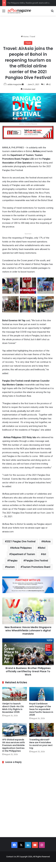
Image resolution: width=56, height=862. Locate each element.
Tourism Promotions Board (36, 567)
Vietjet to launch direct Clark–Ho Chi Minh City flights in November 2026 (13, 708)
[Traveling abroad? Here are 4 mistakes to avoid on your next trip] (41, 730)
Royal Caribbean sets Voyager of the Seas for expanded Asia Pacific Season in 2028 (41, 709)
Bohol (42, 547)
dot (44, 554)
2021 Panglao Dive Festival (21, 541)
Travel (32, 36)
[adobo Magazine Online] (19, 11)
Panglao (13, 560)
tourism (11, 567)
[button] (10, 287)
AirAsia (46, 541)
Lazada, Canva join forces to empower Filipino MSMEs (31, 3)
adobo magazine (14, 84)
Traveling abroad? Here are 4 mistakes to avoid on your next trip (41, 744)
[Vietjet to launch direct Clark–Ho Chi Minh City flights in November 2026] (14, 694)
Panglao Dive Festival (36, 560)
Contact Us (11, 856)
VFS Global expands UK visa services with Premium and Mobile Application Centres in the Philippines (13, 745)
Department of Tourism (23, 554)
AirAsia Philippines (22, 547)
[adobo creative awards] (28, 132)
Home (25, 36)
